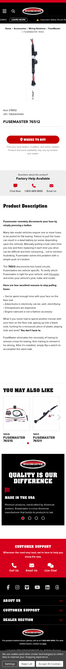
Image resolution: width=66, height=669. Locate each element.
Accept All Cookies (50, 664)
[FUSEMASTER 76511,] (46, 413)
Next (59, 417)
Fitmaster (54, 274)
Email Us (51, 191)
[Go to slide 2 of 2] (34, 443)
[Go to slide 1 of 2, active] (28, 443)
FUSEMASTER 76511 (44, 439)
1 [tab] (23, 518)
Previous (4, 417)
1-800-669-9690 (34, 191)
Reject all (26, 664)
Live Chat (51, 570)
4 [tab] (43, 518)
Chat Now (15, 191)
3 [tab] (36, 518)
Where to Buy (34, 140)
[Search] (13, 11)
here (44, 643)
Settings (10, 664)
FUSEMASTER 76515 (14, 439)
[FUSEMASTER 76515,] (16, 413)
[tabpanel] (33, 500)
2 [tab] (29, 518)
